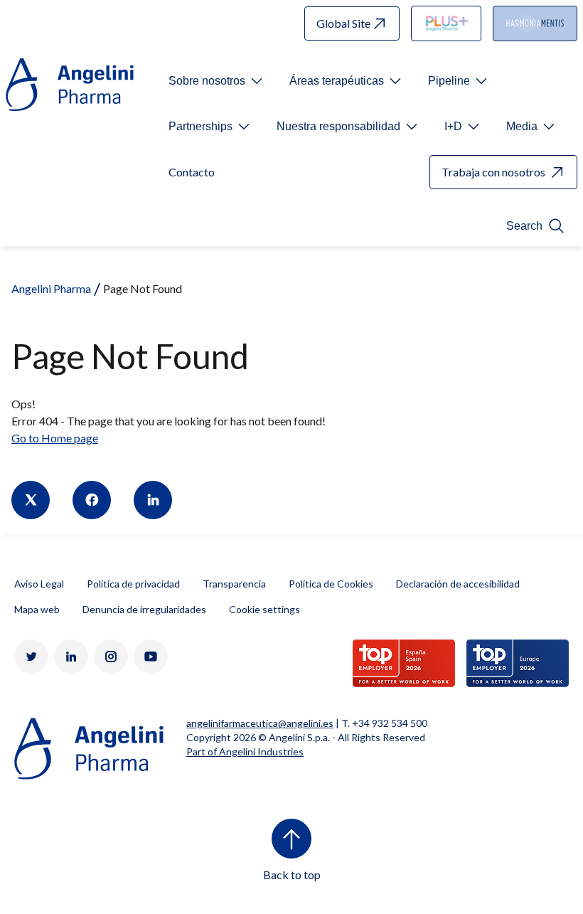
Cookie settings (264, 609)
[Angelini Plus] (446, 23)
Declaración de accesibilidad (458, 584)
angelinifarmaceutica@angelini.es (259, 723)
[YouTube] (151, 656)
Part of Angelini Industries (245, 751)
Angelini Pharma (51, 288)
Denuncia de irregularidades (144, 609)
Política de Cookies (331, 584)
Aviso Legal (39, 584)
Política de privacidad (133, 584)
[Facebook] (92, 500)
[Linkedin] (153, 500)
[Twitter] (30, 500)
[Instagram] (111, 656)
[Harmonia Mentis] (535, 23)
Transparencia (234, 584)
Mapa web (37, 609)
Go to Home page (54, 438)
